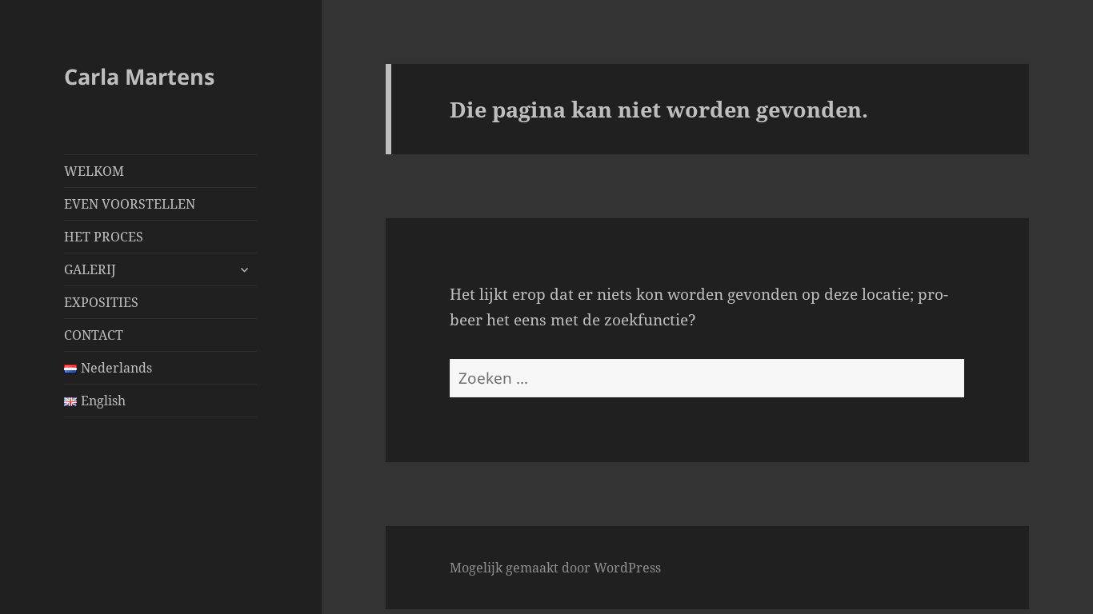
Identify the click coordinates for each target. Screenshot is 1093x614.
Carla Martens (139, 76)
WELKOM (94, 171)
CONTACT (93, 335)
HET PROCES (103, 236)
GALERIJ (90, 269)
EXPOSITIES (101, 302)
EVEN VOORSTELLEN (129, 204)
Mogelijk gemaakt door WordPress (555, 567)
